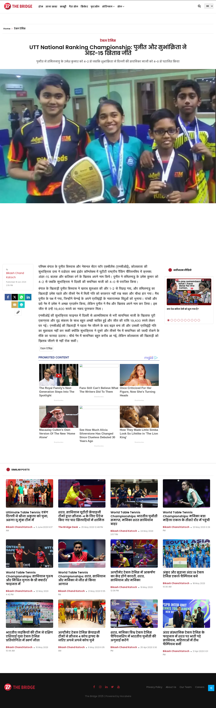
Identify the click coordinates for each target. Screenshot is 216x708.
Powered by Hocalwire (118, 696)
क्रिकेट (84, 6)
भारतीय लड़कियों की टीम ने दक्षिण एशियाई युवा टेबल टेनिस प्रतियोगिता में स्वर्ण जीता (29, 636)
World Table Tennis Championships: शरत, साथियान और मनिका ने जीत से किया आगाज (81, 578)
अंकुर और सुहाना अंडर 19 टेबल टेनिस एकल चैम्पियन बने (183, 574)
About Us (171, 687)
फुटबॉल (95, 6)
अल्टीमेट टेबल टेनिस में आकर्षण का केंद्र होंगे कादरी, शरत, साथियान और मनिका (133, 576)
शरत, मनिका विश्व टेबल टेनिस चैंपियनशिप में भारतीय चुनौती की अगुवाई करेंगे (133, 636)
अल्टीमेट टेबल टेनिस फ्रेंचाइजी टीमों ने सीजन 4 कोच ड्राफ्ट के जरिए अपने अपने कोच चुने (79, 636)
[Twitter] (14, 297)
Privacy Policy (154, 687)
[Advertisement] (108, 230)
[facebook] (8, 297)
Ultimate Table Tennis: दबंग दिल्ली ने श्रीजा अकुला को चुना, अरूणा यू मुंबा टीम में (27, 516)
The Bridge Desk (68, 527)
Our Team (186, 687)
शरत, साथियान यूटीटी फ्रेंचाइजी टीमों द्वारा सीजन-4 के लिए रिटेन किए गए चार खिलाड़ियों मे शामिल (81, 516)
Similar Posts (20, 469)
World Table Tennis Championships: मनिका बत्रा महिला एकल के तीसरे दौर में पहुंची (186, 516)
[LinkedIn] (28, 297)
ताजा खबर (51, 6)
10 (198, 320)
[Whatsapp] (21, 297)
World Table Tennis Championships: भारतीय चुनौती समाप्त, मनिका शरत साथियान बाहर (134, 518)
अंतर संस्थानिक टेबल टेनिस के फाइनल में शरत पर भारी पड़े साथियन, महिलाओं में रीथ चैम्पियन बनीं (184, 638)
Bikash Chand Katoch (19, 527)
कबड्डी (63, 6)
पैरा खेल (73, 6)
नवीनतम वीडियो (182, 270)
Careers (199, 687)
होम (40, 6)
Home (7, 28)
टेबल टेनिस (108, 40)
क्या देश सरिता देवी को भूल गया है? (183, 309)
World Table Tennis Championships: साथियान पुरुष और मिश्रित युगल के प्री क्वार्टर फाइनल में (29, 578)
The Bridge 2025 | (95, 696)
